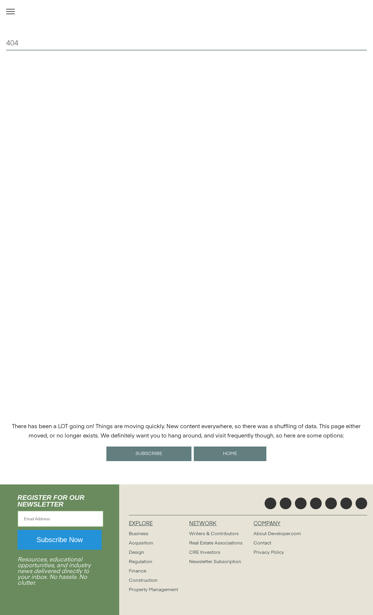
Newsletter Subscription (215, 562)
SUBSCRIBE (149, 453)
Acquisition (141, 543)
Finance (137, 571)
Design (136, 552)
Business (138, 534)
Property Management (153, 590)
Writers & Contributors (214, 534)
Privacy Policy (269, 552)
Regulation (140, 562)
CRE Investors (204, 552)
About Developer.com (277, 534)
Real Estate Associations (215, 543)
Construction (143, 580)
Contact (262, 543)
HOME (230, 453)
